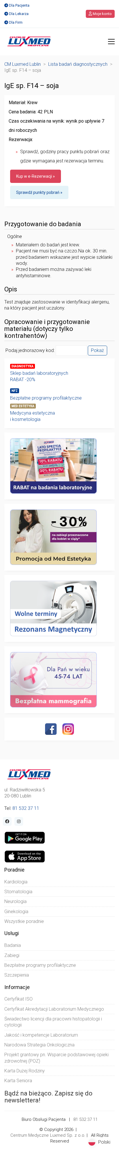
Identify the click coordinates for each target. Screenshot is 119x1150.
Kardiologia (15, 882)
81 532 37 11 (25, 808)
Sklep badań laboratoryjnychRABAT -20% (39, 376)
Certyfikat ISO (18, 999)
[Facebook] (51, 729)
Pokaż (97, 350)
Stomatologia (18, 891)
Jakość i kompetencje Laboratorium (41, 1035)
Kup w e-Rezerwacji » (35, 176)
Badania (12, 945)
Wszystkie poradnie (24, 921)
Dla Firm (16, 22)
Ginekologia (16, 911)
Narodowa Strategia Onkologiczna (39, 1045)
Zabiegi (11, 955)
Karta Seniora (18, 1080)
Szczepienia (16, 975)
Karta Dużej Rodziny (24, 1071)
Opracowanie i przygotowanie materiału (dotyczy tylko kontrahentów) (47, 329)
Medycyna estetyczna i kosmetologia (32, 416)
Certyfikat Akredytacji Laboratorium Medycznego (54, 1009)
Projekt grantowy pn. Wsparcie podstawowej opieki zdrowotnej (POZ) (56, 1057)
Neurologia (15, 901)
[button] (111, 42)
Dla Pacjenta (19, 5)
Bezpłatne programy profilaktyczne (46, 398)
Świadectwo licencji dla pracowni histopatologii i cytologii (53, 1022)
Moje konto (102, 14)
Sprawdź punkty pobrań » (39, 192)
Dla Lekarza (19, 14)
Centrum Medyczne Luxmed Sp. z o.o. (47, 1135)
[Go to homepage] (29, 41)
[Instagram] (68, 729)
